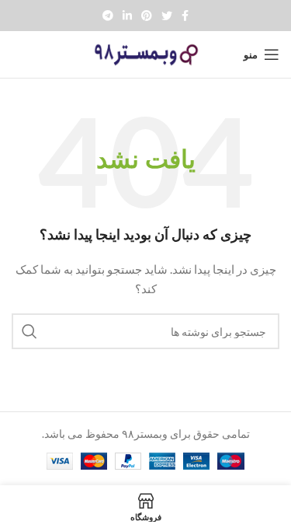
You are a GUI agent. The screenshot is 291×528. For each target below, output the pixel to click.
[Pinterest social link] (147, 15)
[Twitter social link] (167, 15)
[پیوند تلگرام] (108, 15)
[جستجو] (29, 331)
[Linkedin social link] (127, 15)
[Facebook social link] (185, 15)
